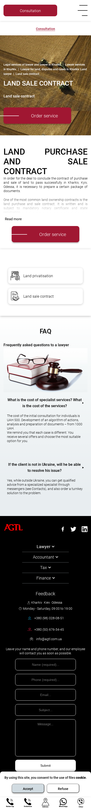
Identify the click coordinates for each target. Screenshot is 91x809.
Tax (43, 567)
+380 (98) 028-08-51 (49, 618)
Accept (28, 789)
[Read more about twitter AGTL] (73, 531)
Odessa (57, 602)
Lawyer (43, 546)
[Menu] (82, 10)
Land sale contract (38, 296)
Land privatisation (38, 276)
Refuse (63, 789)
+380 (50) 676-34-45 (49, 18)
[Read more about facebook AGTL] (62, 531)
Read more (13, 219)
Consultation (45, 29)
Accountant (43, 557)
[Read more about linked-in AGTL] (85, 531)
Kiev (47, 602)
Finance (43, 578)
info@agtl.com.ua (49, 639)
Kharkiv (36, 602)
